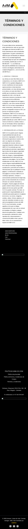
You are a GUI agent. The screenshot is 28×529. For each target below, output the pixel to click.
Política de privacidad (14, 374)
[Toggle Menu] (24, 5)
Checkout (7, 239)
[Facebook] (10, 526)
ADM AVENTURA (10, 231)
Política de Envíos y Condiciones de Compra (14, 378)
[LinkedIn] (17, 526)
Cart (6, 237)
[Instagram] (14, 526)
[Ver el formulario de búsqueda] (25, 12)
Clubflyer (14, 522)
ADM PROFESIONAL (11, 233)
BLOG (7, 235)
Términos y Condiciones (14, 381)
